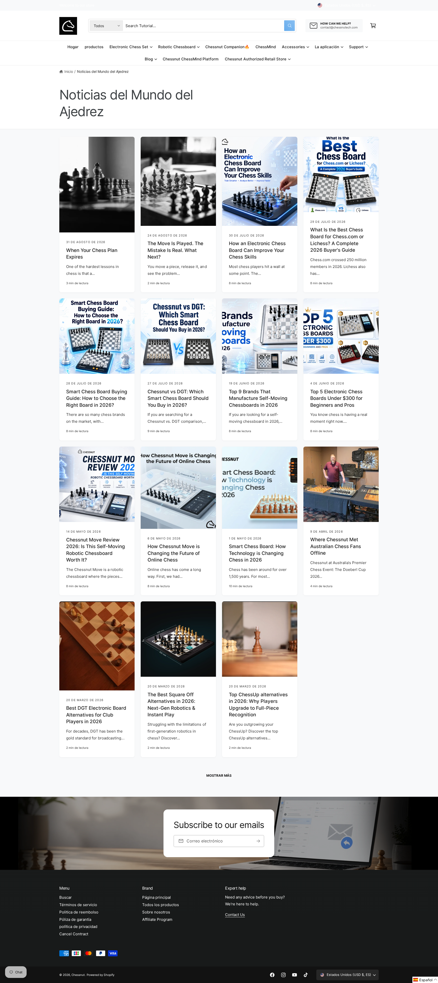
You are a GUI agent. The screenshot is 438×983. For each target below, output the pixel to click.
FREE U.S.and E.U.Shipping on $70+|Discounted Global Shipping (113, 5)
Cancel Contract (73, 933)
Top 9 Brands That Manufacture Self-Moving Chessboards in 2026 (258, 398)
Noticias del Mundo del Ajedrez (103, 71)
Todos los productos (160, 904)
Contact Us (235, 914)
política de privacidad (78, 926)
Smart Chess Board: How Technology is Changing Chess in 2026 (257, 553)
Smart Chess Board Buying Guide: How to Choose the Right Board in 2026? (96, 398)
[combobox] (210, 25)
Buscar (65, 897)
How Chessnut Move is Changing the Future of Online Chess (174, 553)
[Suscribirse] (258, 841)
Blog (149, 59)
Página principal (156, 897)
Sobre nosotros (156, 912)
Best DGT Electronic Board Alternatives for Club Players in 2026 (96, 714)
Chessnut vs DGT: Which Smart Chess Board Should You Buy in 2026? (178, 398)
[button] (373, 25)
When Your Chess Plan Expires (91, 253)
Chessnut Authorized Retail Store (256, 59)
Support (356, 46)
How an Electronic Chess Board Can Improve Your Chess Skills (257, 250)
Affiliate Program (157, 919)
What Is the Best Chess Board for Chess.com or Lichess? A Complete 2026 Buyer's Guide (337, 240)
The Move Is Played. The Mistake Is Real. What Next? (175, 250)
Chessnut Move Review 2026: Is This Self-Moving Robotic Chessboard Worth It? (95, 550)
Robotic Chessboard (176, 46)
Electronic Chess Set (129, 46)
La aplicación (327, 46)
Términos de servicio (78, 904)
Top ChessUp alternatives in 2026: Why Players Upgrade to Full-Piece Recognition (258, 705)
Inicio (68, 71)
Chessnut (78, 975)
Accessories (293, 46)
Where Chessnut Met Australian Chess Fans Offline (335, 546)
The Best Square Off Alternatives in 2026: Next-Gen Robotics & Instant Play (171, 705)
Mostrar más (219, 775)
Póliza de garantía (75, 919)
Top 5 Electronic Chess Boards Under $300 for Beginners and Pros (336, 398)
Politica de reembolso (78, 912)
